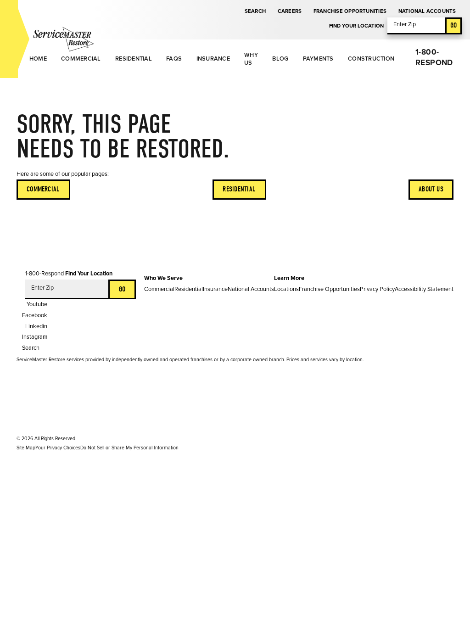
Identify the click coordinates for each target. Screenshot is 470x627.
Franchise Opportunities (349, 11)
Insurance (213, 58)
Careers (290, 11)
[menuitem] (38, 59)
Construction (371, 58)
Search (255, 11)
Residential (133, 58)
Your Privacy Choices (57, 448)
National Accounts (427, 11)
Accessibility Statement (424, 289)
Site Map (26, 448)
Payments (318, 58)
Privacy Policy (377, 289)
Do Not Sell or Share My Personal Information (129, 448)
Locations (286, 289)
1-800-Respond (434, 57)
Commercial (81, 58)
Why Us (251, 59)
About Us (431, 189)
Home (38, 58)
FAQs (174, 58)
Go (453, 25)
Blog (280, 58)
